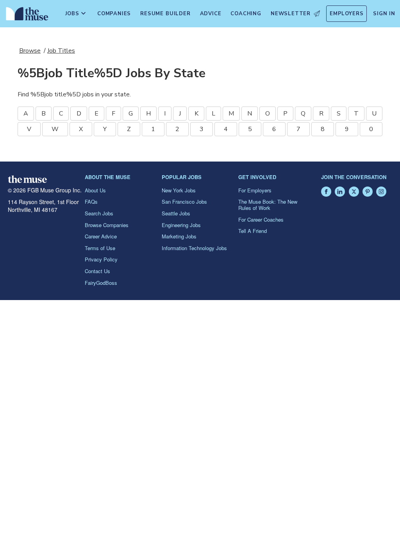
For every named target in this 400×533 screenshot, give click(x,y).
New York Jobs (179, 190)
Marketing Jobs (179, 236)
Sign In (384, 13)
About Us (95, 190)
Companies (114, 13)
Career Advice (101, 236)
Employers (346, 13)
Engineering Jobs (181, 225)
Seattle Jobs (176, 213)
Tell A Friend (252, 231)
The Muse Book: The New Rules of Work (267, 204)
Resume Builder (165, 13)
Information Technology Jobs (194, 248)
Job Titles (61, 50)
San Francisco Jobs (184, 201)
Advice (210, 13)
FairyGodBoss (101, 282)
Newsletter (291, 13)
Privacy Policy (101, 259)
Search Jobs (99, 213)
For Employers (254, 190)
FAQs (91, 201)
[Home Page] (25, 15)
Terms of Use (100, 248)
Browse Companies (107, 225)
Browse (30, 50)
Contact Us (97, 271)
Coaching (245, 13)
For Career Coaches (261, 219)
